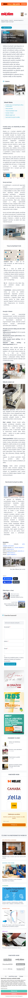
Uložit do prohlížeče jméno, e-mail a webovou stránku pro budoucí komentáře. (13, 659)
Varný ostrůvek (9, 108)
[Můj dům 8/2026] (22, 14)
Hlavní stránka (4, 20)
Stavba (21, 976)
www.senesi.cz (11, 552)
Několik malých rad (10, 115)
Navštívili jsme (13, 976)
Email (6, 648)
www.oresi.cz (10, 549)
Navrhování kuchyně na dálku (13, 117)
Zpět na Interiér (7, 27)
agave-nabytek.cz (11, 554)
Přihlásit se (14, 825)
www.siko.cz (20, 551)
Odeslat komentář (10, 664)
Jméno (6, 641)
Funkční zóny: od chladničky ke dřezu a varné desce (14, 105)
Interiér (11, 20)
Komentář (7, 627)
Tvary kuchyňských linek (11, 110)
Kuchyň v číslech (9, 113)
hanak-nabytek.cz (19, 547)
